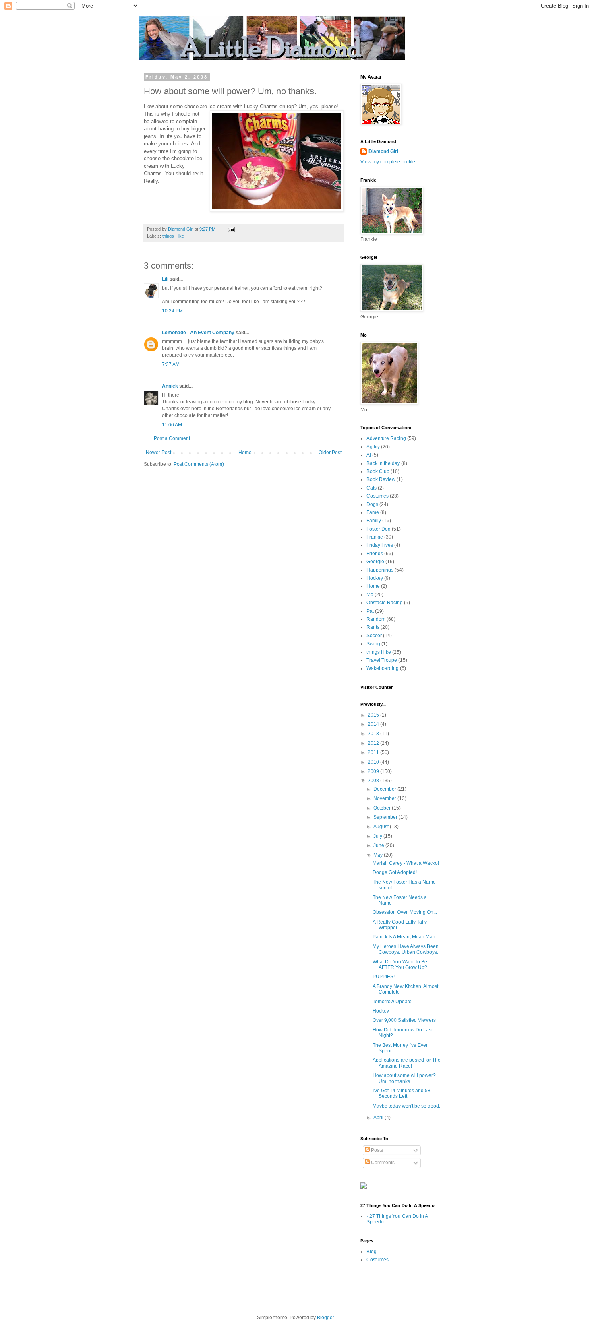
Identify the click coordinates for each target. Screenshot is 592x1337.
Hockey (374, 578)
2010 (374, 762)
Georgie (375, 561)
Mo (369, 594)
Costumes (377, 496)
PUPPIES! (384, 977)
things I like (173, 236)
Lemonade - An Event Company (198, 332)
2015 (374, 715)
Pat (370, 611)
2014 (374, 724)
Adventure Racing (386, 438)
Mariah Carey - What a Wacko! (406, 863)
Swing (373, 644)
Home (245, 452)
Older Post (330, 452)
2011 (374, 752)
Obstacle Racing (384, 602)
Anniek (170, 386)
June (379, 845)
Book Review (380, 479)
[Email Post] (231, 229)
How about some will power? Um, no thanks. (404, 1078)
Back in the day (383, 463)
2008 (374, 780)
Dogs (372, 504)
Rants (372, 627)
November (385, 798)
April (379, 1117)
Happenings (379, 570)
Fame (372, 512)
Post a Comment (172, 438)
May (378, 855)
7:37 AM (171, 364)
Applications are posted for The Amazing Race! (407, 1062)
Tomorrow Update (392, 1001)
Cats (371, 488)
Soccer (374, 636)
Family (373, 520)
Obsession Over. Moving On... (405, 912)
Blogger (325, 1317)
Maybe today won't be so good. (406, 1106)
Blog (371, 1251)
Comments (382, 1162)
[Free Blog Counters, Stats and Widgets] (363, 1187)
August (381, 826)
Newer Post (158, 452)
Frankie (374, 537)
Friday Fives (379, 545)
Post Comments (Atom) (199, 464)
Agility (373, 447)
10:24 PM (172, 311)
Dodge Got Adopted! (395, 872)
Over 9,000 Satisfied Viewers (404, 1020)
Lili (165, 279)
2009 (374, 771)
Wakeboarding (382, 668)
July (378, 836)
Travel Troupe (381, 660)
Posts (376, 1150)
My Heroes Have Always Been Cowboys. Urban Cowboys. (406, 949)
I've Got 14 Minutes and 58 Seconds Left (402, 1093)
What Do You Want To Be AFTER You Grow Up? (400, 964)
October (382, 808)
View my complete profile (387, 162)
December (385, 789)
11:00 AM (172, 425)
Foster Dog (378, 529)
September (386, 817)
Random (375, 619)
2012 (374, 743)
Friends (374, 553)
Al (368, 455)
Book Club (377, 471)
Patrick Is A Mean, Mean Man (404, 937)
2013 (374, 733)
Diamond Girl (383, 151)
